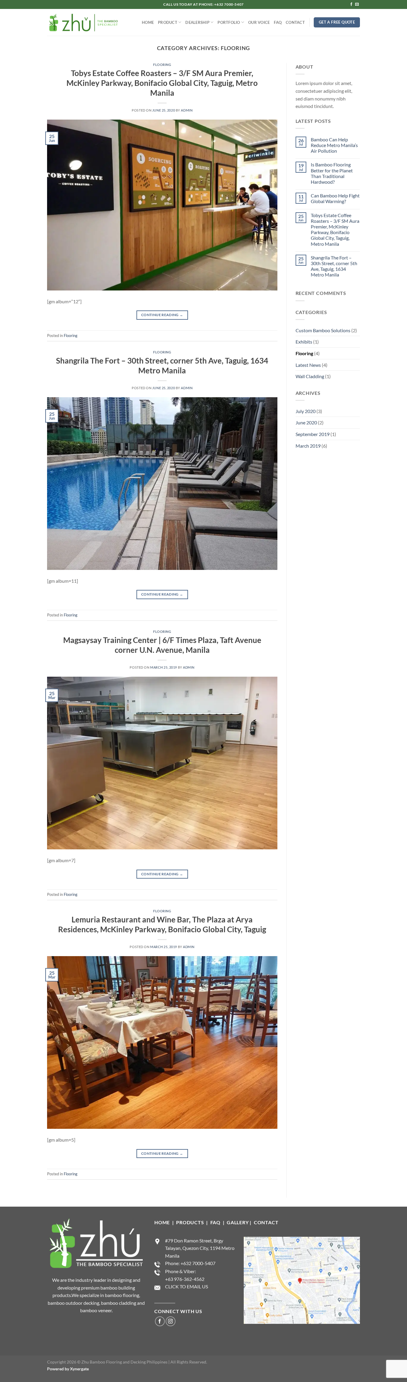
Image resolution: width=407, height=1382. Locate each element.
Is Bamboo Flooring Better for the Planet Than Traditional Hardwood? (332, 173)
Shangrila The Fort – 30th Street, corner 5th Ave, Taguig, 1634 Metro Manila (334, 266)
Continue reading (162, 315)
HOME (148, 22)
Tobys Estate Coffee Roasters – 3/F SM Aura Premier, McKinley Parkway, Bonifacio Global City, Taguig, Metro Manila (162, 83)
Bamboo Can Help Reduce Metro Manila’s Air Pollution (334, 145)
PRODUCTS (190, 1222)
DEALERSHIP (197, 22)
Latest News (308, 365)
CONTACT (295, 22)
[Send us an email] (357, 4)
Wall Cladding (310, 376)
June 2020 (306, 422)
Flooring (162, 65)
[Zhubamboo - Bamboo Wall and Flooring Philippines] (83, 22)
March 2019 (308, 446)
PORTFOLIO (229, 22)
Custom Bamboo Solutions (323, 330)
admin (186, 110)
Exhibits (304, 341)
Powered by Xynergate (68, 1368)
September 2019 (313, 434)
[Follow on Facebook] (351, 4)
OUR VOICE (259, 22)
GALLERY (238, 1222)
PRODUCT (167, 22)
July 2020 (306, 411)
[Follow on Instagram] (170, 1321)
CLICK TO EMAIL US (186, 1286)
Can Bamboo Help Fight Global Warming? (335, 198)
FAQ (278, 22)
